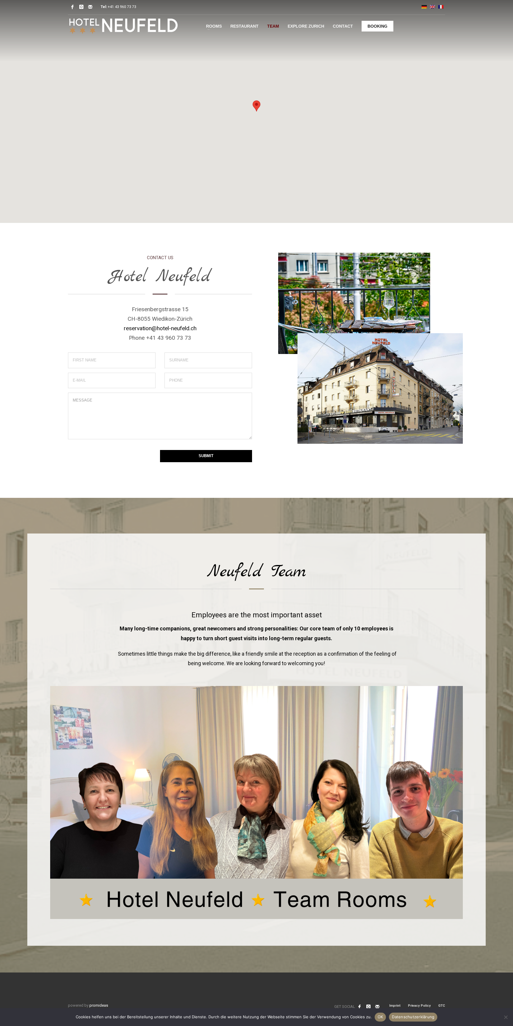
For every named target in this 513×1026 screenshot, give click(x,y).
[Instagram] (81, 6)
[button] (256, 105)
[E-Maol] (377, 1006)
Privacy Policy (419, 1006)
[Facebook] (72, 6)
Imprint (394, 1006)
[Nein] (506, 1017)
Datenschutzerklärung (413, 1016)
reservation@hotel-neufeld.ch (160, 328)
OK (380, 1016)
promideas (98, 1005)
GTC (441, 1006)
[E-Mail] (90, 6)
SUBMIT (206, 456)
